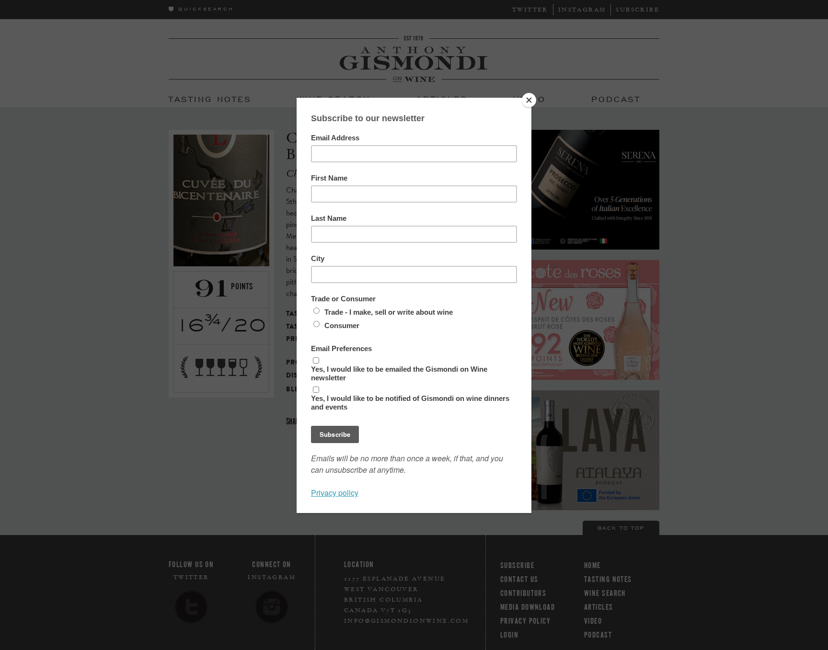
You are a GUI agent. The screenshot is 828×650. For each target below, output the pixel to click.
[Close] (529, 100)
